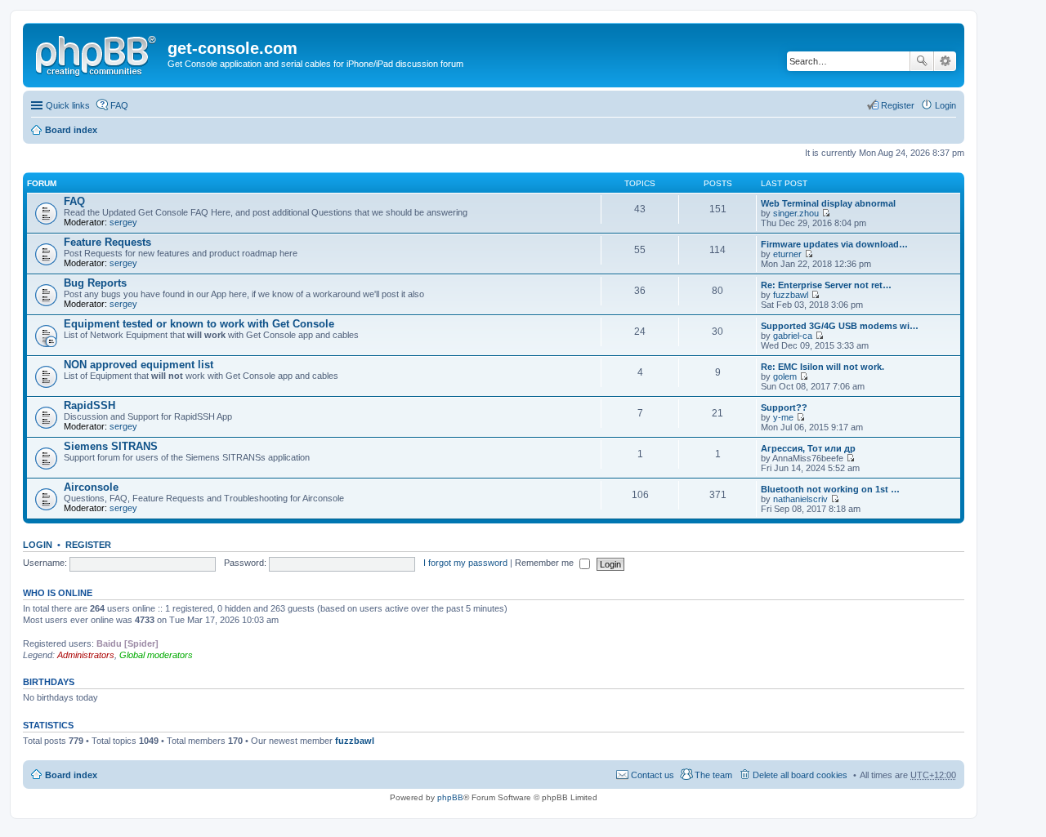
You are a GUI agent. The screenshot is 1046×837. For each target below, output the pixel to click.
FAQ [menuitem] (119, 105)
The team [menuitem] (713, 775)
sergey (123, 222)
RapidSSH (89, 405)
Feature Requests (107, 242)
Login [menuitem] (945, 105)
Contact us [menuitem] (652, 775)
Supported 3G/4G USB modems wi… (840, 326)
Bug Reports (95, 283)
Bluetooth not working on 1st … (830, 489)
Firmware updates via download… (834, 244)
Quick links (68, 105)
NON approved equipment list (138, 364)
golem (785, 376)
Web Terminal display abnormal (828, 203)
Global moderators (156, 655)
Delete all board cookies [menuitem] (800, 775)
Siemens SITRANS (111, 446)
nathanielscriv (800, 499)
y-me (783, 417)
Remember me (545, 563)
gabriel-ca (792, 336)
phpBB (450, 797)
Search (922, 61)
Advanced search (945, 61)
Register (88, 545)
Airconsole (91, 487)
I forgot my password (465, 563)
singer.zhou (796, 213)
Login (37, 545)
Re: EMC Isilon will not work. (822, 367)
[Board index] (97, 53)
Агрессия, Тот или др (808, 448)
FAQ (74, 201)
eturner (787, 254)
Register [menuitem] (897, 105)
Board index (71, 130)
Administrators (85, 655)
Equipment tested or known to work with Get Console (199, 324)
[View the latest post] (825, 213)
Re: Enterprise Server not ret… (826, 285)
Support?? (784, 407)
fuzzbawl (790, 295)
